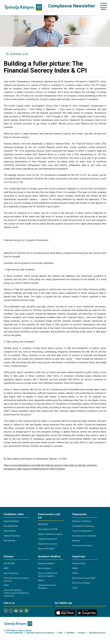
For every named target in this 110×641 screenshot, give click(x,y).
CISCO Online (10, 531)
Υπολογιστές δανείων (82, 545)
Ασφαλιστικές (79, 563)
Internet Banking (11, 521)
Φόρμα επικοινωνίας (47, 544)
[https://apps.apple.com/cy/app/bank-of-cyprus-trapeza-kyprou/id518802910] (65, 612)
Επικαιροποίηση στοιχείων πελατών (16, 579)
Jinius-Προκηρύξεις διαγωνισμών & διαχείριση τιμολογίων (16, 593)
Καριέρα (76, 540)
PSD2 (6, 585)
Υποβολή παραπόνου (47, 539)
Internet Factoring (12, 536)
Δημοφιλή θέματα (46, 563)
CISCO (75, 573)
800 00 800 (43, 524)
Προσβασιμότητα (97, 633)
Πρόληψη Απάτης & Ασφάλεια (47, 586)
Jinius (74, 588)
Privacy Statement (14, 633)
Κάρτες (41, 580)
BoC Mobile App (11, 526)
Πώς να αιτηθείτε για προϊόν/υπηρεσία (47, 574)
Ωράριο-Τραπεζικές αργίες (50, 534)
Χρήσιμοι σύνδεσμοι (81, 521)
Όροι (60, 633)
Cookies (81, 633)
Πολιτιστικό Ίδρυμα (81, 583)
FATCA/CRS (9, 563)
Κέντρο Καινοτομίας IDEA (83, 578)
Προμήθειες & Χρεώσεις (83, 526)
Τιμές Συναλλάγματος (82, 531)
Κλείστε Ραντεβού (46, 549)
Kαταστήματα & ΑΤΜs (48, 529)
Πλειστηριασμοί (11, 573)
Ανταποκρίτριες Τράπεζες (84, 536)
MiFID (6, 568)
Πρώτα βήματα (44, 568)
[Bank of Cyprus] (23, 7)
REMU (75, 568)
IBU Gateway (9, 540)
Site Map (70, 633)
